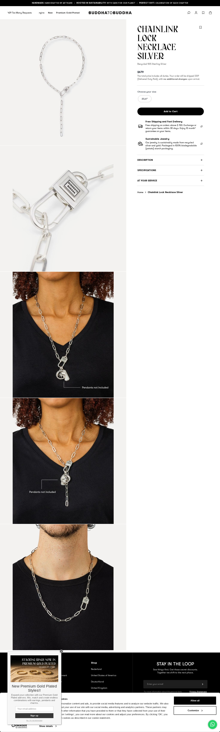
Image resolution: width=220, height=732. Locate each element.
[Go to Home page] (110, 12)
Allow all (195, 700)
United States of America (103, 675)
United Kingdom (99, 687)
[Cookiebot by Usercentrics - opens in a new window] (19, 726)
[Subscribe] (202, 684)
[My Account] (196, 12)
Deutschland (97, 681)
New (50, 12)
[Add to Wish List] (200, 27)
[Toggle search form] (189, 12)
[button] (170, 160)
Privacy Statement (198, 692)
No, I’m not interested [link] (34, 720)
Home (140, 192)
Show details (46, 726)
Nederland (96, 669)
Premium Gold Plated (67, 12)
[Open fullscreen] (63, 82)
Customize (193, 710)
